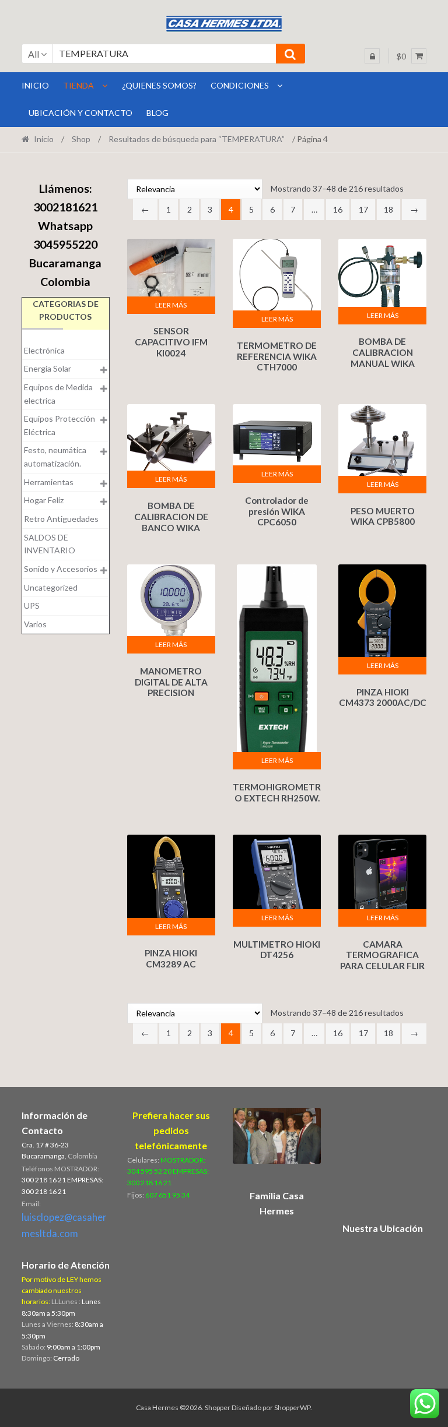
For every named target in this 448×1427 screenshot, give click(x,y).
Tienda (78, 85)
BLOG (157, 113)
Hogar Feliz (44, 500)
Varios (35, 624)
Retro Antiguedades (61, 519)
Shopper (217, 1407)
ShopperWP (292, 1407)
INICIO (35, 85)
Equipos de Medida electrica (58, 393)
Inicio (44, 139)
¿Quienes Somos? (159, 85)
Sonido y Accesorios (60, 569)
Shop (81, 139)
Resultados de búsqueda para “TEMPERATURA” (196, 139)
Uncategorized (51, 587)
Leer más (171, 305)
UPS (32, 605)
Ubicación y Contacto (80, 113)
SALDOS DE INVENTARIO (49, 544)
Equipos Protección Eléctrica (59, 425)
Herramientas (49, 482)
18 (388, 209)
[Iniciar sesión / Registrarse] (372, 55)
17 (363, 209)
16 (337, 209)
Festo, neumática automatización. (55, 456)
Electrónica (44, 350)
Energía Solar (47, 368)
